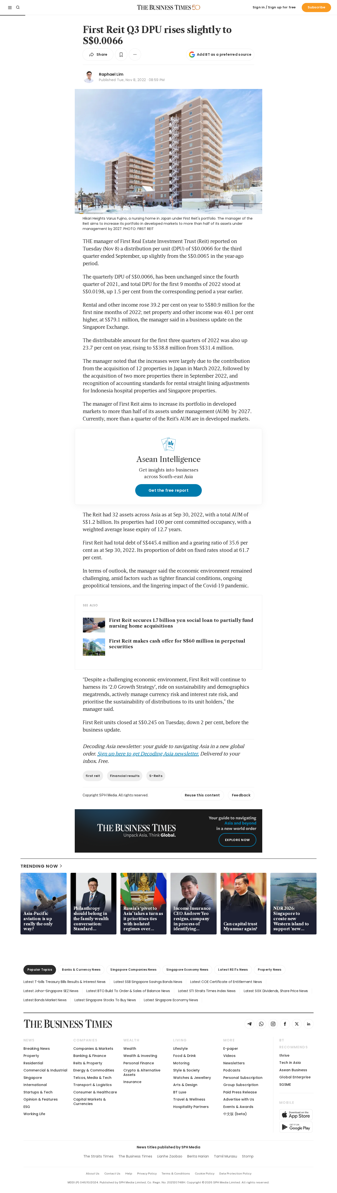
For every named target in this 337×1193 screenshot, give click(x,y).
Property (31, 1055)
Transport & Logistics (92, 1084)
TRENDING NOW (39, 866)
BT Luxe (179, 1092)
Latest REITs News (233, 969)
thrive (284, 1055)
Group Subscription (240, 1084)
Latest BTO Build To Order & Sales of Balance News (128, 990)
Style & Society (186, 1070)
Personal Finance (138, 1063)
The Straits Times (98, 1156)
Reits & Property (87, 1063)
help (128, 1173)
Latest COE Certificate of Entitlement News (226, 981)
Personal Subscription (242, 1077)
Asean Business (293, 1070)
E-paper (230, 1048)
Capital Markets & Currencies (89, 1101)
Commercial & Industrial (45, 1070)
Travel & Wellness (189, 1099)
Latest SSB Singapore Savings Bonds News (148, 981)
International (35, 1084)
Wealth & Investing (140, 1055)
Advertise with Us (238, 1099)
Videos (229, 1055)
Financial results (124, 775)
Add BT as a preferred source (224, 54)
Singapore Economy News (187, 969)
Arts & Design (185, 1084)
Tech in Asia (290, 1062)
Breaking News (36, 1048)
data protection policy (235, 1173)
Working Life (34, 1113)
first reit (93, 775)
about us (92, 1173)
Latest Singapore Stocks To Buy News (105, 1000)
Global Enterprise (295, 1077)
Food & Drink (184, 1055)
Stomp (248, 1156)
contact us (112, 1173)
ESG (26, 1106)
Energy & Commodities (93, 1070)
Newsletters (234, 1063)
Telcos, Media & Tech (92, 1077)
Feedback (241, 795)
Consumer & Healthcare (95, 1092)
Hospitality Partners (191, 1106)
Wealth (129, 1048)
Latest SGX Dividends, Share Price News (276, 990)
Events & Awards (238, 1106)
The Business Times (135, 1156)
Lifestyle (180, 1048)
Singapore (32, 1077)
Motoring (181, 1063)
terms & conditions (176, 1173)
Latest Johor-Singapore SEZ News (50, 990)
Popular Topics (39, 969)
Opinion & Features (40, 1099)
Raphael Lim (111, 74)
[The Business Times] (164, 7)
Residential (33, 1063)
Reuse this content (202, 795)
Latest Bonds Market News (44, 1000)
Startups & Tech (38, 1092)
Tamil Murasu (225, 1156)
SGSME (285, 1084)
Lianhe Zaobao (169, 1156)
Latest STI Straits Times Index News (207, 990)
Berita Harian (198, 1156)
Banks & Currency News (81, 969)
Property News (269, 969)
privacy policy (147, 1173)
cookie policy (204, 1173)
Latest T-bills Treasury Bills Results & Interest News (64, 981)
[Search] (18, 7)
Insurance (132, 1081)
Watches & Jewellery (192, 1077)
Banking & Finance (89, 1055)
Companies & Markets (93, 1048)
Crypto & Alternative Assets (141, 1072)
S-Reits (155, 775)
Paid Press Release (240, 1092)
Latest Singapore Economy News (171, 1000)
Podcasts (231, 1070)
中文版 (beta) (235, 1113)
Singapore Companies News (133, 969)
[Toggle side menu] (10, 7)
